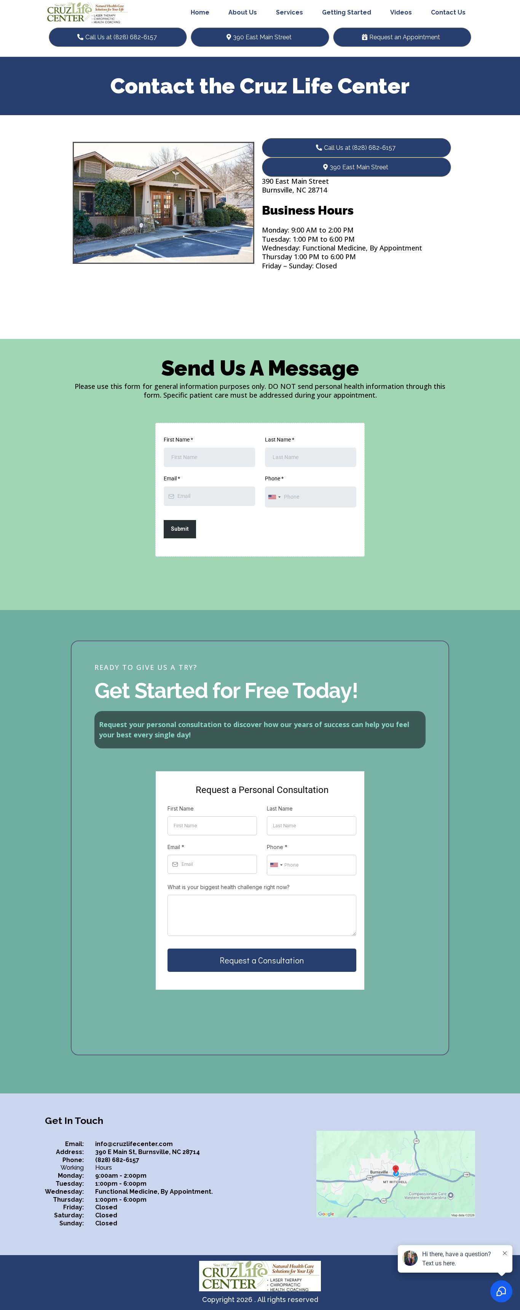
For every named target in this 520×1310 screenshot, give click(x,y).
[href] (395, 1174)
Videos (401, 12)
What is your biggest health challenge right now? (228, 887)
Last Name (279, 440)
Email (172, 478)
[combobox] (274, 497)
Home (200, 12)
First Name (178, 440)
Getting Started (346, 12)
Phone (274, 478)
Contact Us (448, 12)
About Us (242, 12)
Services (289, 12)
